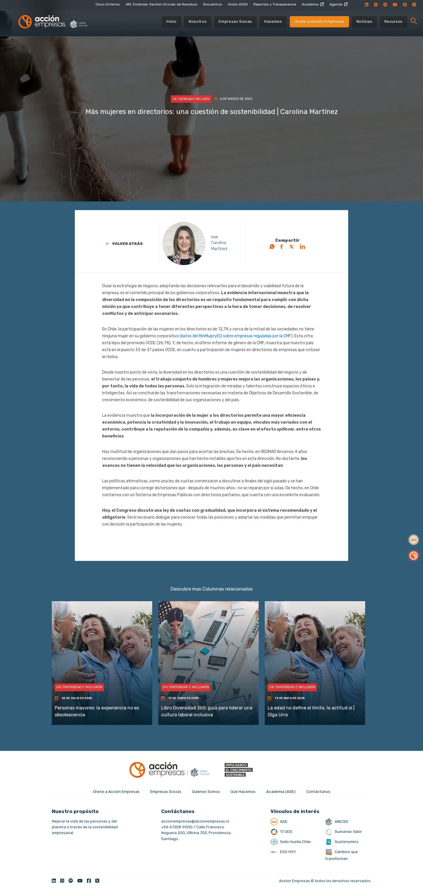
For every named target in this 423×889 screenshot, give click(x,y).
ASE (283, 821)
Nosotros (198, 21)
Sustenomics (346, 841)
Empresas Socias (235, 21)
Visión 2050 (238, 4)
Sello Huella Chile (295, 841)
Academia (310, 4)
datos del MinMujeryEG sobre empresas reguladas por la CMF (236, 336)
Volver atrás (127, 243)
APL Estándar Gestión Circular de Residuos (161, 4)
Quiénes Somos (206, 791)
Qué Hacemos (243, 791)
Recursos (393, 21)
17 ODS (285, 831)
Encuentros (212, 4)
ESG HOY (287, 851)
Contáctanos (318, 791)
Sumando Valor (348, 831)
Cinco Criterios (108, 4)
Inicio (171, 21)
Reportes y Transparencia (275, 4)
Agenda (335, 4)
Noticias (364, 21)
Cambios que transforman (341, 855)
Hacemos (273, 21)
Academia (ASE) (281, 791)
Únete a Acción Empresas (319, 21)
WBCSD (341, 821)
